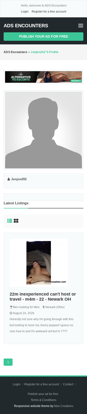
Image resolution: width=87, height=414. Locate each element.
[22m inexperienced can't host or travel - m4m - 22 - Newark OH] (43, 263)
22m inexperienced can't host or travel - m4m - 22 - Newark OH (43, 297)
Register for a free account (49, 11)
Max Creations (63, 406)
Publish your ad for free (43, 36)
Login (25, 11)
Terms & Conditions (43, 400)
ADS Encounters (26, 25)
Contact (68, 384)
